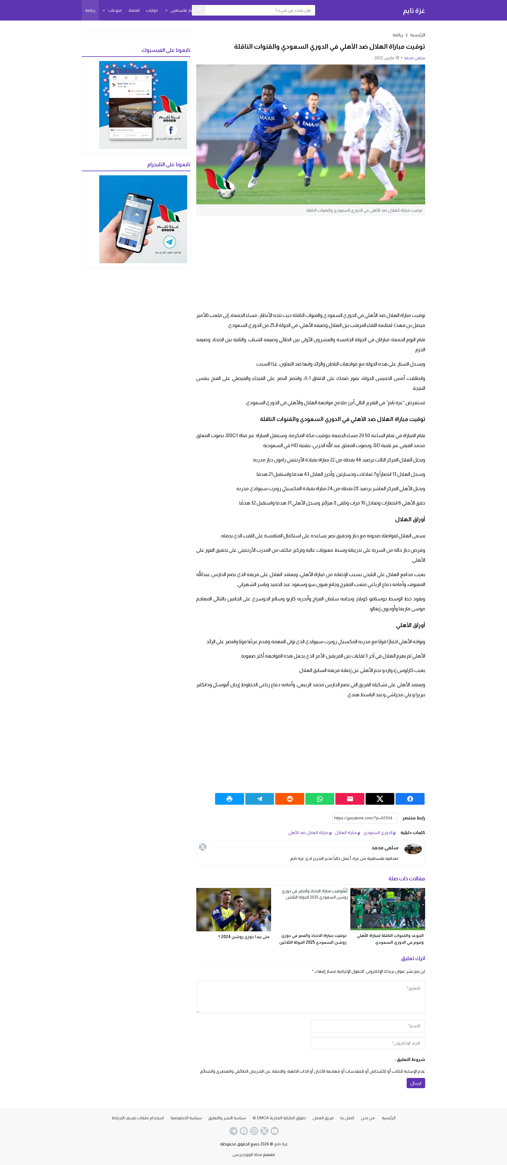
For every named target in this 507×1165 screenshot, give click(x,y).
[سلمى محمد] (413, 849)
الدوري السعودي (378, 832)
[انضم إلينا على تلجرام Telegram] (233, 1131)
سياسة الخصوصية (186, 1117)
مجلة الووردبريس (247, 1154)
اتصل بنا (347, 1117)
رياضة (90, 10)
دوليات (152, 10)
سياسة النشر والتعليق (227, 1117)
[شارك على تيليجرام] (260, 798)
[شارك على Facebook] (410, 798)
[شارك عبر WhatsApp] (320, 798)
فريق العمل (323, 1117)
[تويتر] (203, 847)
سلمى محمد (414, 57)
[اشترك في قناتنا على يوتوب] (274, 1131)
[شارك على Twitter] (380, 798)
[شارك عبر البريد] (350, 798)
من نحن (368, 1117)
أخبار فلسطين (183, 10)
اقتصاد (134, 10)
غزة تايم (414, 10)
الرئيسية (389, 1117)
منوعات (115, 10)
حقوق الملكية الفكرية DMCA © (279, 1117)
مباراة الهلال (346, 832)
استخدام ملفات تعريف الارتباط (138, 1117)
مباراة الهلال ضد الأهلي (308, 832)
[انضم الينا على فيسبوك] (243, 1131)
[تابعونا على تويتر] (263, 1131)
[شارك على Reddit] (290, 798)
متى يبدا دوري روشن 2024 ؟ (244, 936)
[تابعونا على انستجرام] (253, 1131)
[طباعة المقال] (230, 798)
